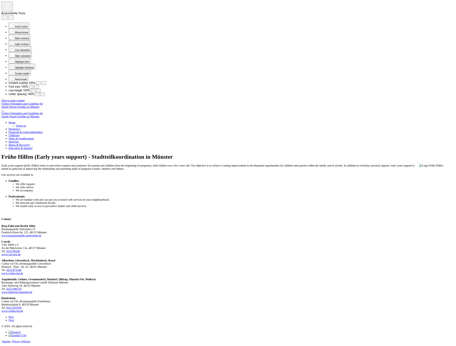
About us (21, 125)
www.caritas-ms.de (12, 273)
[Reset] (4, 17)
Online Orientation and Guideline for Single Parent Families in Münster (22, 105)
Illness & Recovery (19, 144)
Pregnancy (14, 128)
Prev (11, 316)
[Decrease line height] (33, 90)
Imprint (6, 341)
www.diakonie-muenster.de (16, 292)
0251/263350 (13, 307)
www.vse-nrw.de (11, 254)
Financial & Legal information (26, 132)
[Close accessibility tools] (11, 17)
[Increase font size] (36, 87)
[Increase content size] (44, 83)
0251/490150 (13, 288)
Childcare (14, 135)
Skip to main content (13, 100)
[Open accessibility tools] (7, 6)
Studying (14, 141)
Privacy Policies (21, 341)
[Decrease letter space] (37, 94)
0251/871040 (13, 270)
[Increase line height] (38, 90)
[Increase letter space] (42, 94)
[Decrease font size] (31, 87)
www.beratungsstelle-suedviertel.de (21, 235)
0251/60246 (13, 251)
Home (12, 122)
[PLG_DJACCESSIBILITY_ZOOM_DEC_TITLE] (38, 83)
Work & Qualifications (21, 138)
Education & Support (20, 148)
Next (11, 320)
